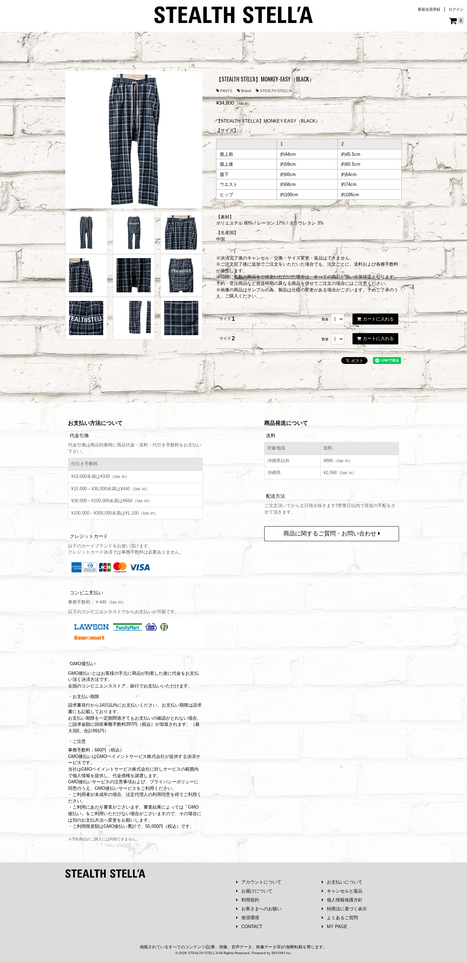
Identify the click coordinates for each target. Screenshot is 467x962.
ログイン (456, 9)
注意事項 (123, 781)
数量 (325, 319)
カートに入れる (378, 318)
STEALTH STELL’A (275, 91)
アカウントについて (261, 882)
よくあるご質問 (342, 917)
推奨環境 (250, 917)
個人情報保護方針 (344, 899)
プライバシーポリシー (172, 781)
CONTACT (251, 926)
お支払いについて (344, 882)
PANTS (226, 91)
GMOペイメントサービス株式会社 (115, 769)
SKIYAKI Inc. (281, 953)
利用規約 (250, 899)
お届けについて (256, 891)
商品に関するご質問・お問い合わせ (330, 533)
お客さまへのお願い (261, 908)
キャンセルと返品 (344, 891)
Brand (246, 91)
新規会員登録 (429, 9)
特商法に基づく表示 (347, 908)
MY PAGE (337, 926)
